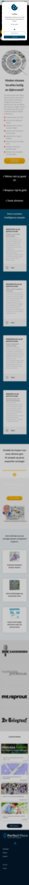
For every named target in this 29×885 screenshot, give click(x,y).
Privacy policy (14, 24)
